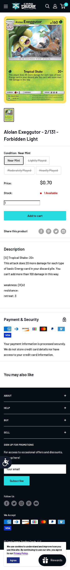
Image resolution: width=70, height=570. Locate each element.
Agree (13, 560)
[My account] (55, 6)
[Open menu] (6, 6)
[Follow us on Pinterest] (29, 503)
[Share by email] (63, 231)
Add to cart (35, 215)
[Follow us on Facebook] (6, 503)
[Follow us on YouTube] (36, 503)
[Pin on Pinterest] (48, 231)
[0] (62, 6)
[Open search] (47, 6)
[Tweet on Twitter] (56, 231)
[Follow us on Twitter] (14, 503)
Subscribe (17, 481)
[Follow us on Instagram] (21, 503)
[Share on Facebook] (41, 231)
